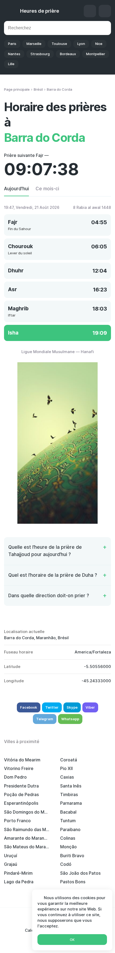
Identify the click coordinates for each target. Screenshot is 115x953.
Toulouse (59, 43)
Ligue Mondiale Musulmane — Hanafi (57, 351)
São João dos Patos (80, 873)
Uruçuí (10, 855)
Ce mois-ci (47, 188)
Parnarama (71, 803)
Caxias (67, 777)
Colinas (67, 838)
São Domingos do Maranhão (26, 812)
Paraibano (70, 829)
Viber (90, 707)
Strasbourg (40, 54)
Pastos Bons (72, 881)
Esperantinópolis (21, 803)
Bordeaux (68, 54)
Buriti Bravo (72, 855)
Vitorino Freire (18, 768)
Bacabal (68, 812)
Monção (68, 846)
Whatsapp (70, 719)
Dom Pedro (15, 777)
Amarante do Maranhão (26, 838)
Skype (72, 707)
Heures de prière (39, 11)
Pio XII (66, 768)
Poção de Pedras (21, 794)
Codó (65, 864)
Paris (12, 43)
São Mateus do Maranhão (26, 846)
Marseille (33, 43)
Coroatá (68, 759)
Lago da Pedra (18, 881)
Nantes (14, 54)
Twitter (52, 707)
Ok (72, 940)
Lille (11, 64)
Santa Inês (70, 786)
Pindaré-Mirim (18, 873)
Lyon (81, 43)
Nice (98, 43)
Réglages (105, 11)
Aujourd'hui (16, 188)
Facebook (28, 707)
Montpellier (95, 54)
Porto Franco (17, 820)
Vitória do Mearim (22, 759)
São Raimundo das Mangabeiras (26, 829)
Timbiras (69, 794)
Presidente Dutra (21, 786)
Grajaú (10, 864)
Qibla (90, 11)
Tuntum (68, 820)
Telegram (44, 719)
